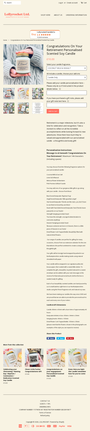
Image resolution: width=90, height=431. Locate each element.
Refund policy (45, 415)
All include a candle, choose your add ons (63, 73)
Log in (61, 3)
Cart (85, 3)
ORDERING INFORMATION (76, 15)
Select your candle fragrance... (59, 64)
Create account (72, 3)
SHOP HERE (45, 15)
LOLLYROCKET (44, 422)
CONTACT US (45, 401)
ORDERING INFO (45, 407)
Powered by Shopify (57, 422)
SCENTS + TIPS (45, 404)
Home (5, 40)
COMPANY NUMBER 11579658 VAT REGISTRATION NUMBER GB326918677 (45, 410)
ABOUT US (58, 15)
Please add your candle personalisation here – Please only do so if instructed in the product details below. (66, 86)
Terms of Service (45, 413)
